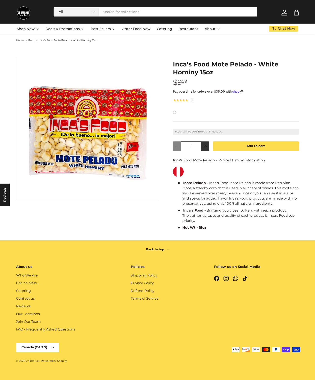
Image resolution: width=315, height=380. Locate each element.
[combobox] (155, 12)
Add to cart (255, 146)
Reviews (23, 306)
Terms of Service (145, 298)
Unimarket (33, 360)
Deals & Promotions (62, 29)
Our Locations (28, 314)
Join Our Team (28, 322)
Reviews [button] (5, 195)
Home (20, 40)
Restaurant (188, 29)
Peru (31, 40)
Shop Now (25, 29)
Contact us (25, 298)
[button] (296, 12)
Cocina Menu (27, 283)
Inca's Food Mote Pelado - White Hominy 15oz (68, 40)
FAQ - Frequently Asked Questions (45, 329)
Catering (164, 29)
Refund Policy (142, 291)
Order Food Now (136, 29)
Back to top (155, 249)
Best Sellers (101, 29)
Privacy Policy (142, 283)
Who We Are (27, 275)
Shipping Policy (144, 275)
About (210, 29)
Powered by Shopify (54, 360)
